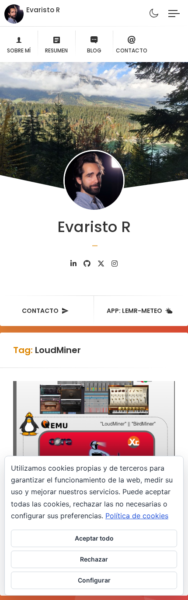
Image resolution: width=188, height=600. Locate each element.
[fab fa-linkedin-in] (73, 263)
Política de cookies (136, 515)
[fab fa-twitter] (100, 263)
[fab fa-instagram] (114, 263)
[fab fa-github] (87, 263)
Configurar (94, 580)
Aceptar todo (94, 538)
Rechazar (94, 559)
